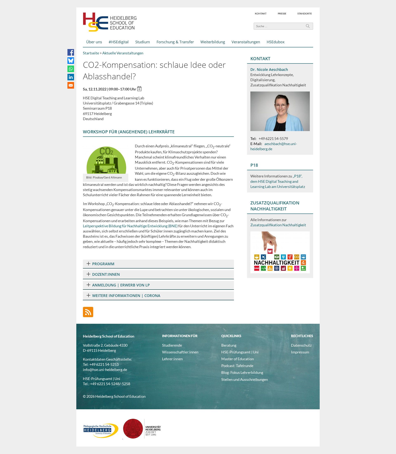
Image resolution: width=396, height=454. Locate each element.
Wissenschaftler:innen (180, 352)
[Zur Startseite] (110, 30)
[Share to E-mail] (70, 85)
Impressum (300, 352)
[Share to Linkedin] (70, 77)
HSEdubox (275, 41)
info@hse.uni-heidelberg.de (105, 369)
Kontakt (260, 13)
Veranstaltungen (246, 41)
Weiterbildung (212, 41)
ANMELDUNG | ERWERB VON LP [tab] (121, 285)
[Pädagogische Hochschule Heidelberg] (103, 437)
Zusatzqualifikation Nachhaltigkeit (278, 225)
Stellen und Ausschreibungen (244, 379)
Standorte (304, 13)
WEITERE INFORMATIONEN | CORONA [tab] (126, 295)
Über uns (94, 41)
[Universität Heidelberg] (142, 437)
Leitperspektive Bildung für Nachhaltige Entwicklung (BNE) (130, 226)
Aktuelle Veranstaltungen (122, 53)
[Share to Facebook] (70, 52)
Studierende (172, 345)
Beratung (228, 345)
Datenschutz (301, 345)
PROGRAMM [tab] (103, 263)
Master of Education (237, 359)
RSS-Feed (88, 312)
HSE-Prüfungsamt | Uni (240, 352)
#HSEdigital (119, 41)
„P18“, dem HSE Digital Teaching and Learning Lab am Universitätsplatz (277, 181)
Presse (282, 13)
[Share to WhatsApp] (70, 69)
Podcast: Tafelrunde (237, 365)
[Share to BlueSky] (70, 60)
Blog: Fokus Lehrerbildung (242, 372)
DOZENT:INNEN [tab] (106, 274)
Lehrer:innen (172, 359)
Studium (142, 41)
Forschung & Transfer (175, 41)
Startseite (91, 53)
